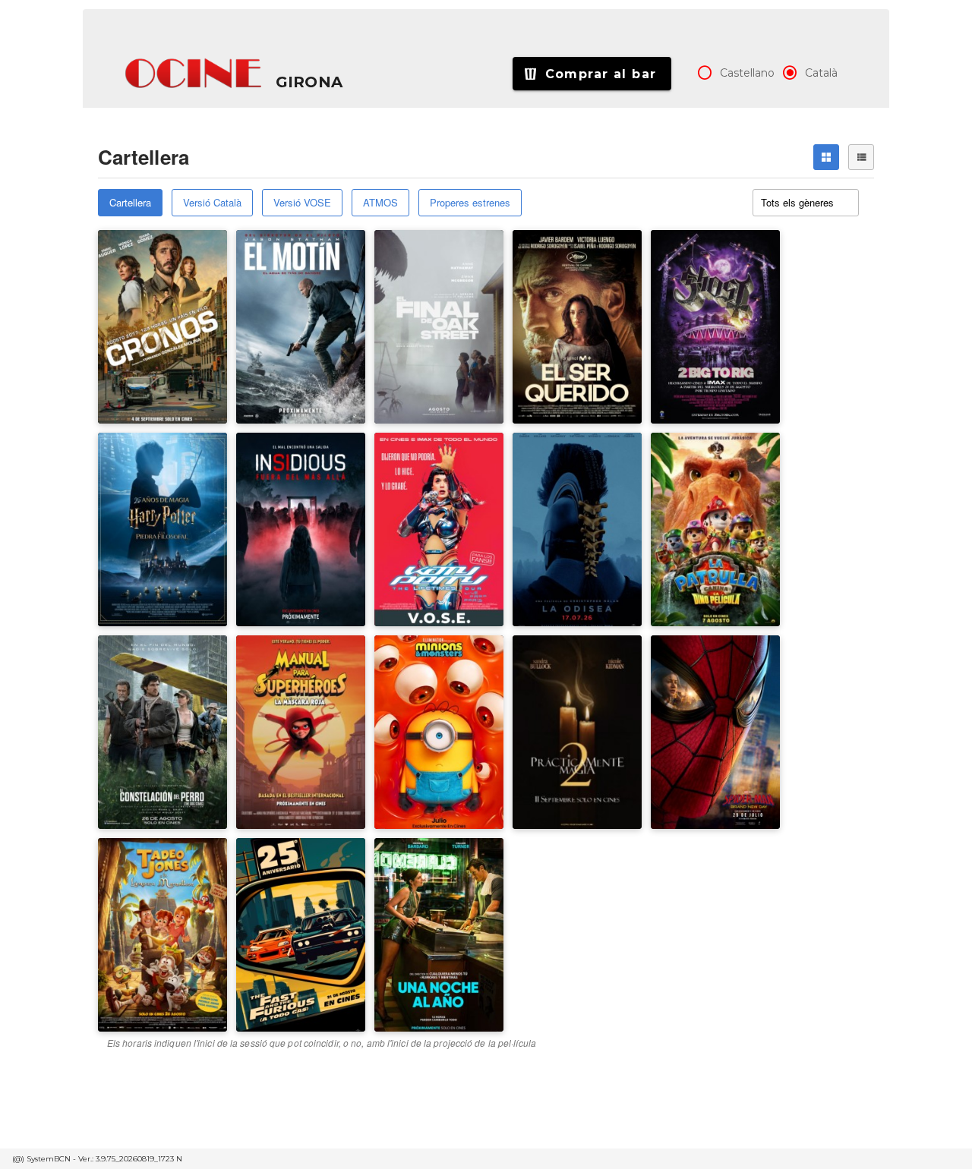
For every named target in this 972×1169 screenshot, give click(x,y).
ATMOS (380, 202)
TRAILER (134, 320)
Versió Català (212, 202)
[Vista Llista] (861, 157)
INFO (198, 320)
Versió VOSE (302, 202)
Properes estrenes (470, 202)
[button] (194, 74)
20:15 (675, 285)
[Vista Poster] (826, 157)
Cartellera (130, 202)
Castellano (747, 73)
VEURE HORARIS (153, 273)
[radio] (705, 73)
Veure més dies (701, 320)
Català (821, 73)
